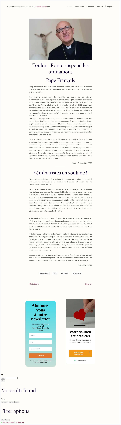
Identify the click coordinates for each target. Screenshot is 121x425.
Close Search (5, 420)
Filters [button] (6, 399)
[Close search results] (3, 380)
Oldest (17, 402)
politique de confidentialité (44, 360)
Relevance (4, 402)
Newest (11, 402)
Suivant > (88, 284)
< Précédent (34, 284)
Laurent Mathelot (40, 6)
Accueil (70, 6)
